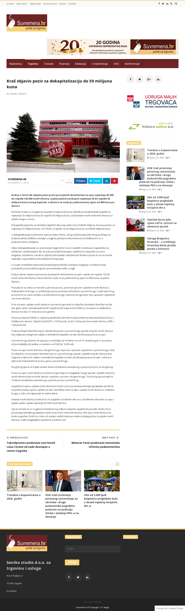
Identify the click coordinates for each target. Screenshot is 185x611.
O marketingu (100, 63)
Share (81, 180)
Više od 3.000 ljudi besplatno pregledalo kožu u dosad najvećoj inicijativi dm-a (101, 500)
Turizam (48, 63)
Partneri (62, 3)
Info (116, 63)
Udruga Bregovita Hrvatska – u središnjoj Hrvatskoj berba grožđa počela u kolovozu (161, 243)
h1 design (105, 607)
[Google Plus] (149, 79)
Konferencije (132, 63)
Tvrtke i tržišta (18, 93)
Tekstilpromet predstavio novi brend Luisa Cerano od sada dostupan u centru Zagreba (31, 446)
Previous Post (19, 437)
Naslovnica (15, 63)
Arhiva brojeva (50, 3)
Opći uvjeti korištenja (92, 602)
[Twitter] (163, 3)
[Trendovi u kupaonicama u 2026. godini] (135, 155)
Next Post (108, 437)
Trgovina (33, 63)
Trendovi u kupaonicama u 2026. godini (162, 152)
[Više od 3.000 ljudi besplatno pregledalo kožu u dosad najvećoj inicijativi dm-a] (135, 202)
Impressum (21, 3)
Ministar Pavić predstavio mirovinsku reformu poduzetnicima (96, 444)
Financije (64, 63)
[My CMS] (27, 23)
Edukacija (80, 63)
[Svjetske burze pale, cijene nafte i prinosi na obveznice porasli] (135, 224)
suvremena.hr (17, 179)
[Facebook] (159, 3)
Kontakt (72, 3)
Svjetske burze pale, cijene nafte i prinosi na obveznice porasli (162, 223)
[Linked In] (167, 3)
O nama (10, 3)
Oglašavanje (35, 3)
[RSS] (171, 3)
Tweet (96, 180)
